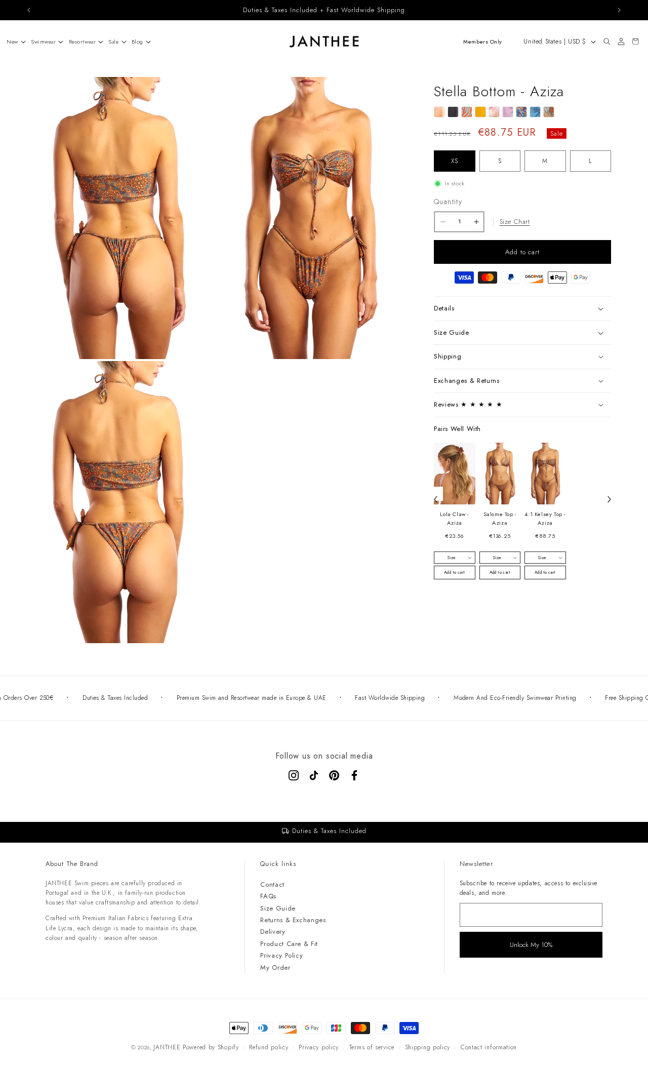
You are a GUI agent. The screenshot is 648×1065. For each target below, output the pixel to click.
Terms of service (371, 1047)
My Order (275, 967)
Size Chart (515, 221)
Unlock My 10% (531, 945)
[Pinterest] (334, 775)
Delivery (272, 931)
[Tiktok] (314, 775)
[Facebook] (354, 775)
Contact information (489, 1047)
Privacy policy (319, 1047)
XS (454, 161)
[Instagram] (294, 775)
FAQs (268, 896)
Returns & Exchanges (293, 920)
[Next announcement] (619, 10)
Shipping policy (428, 1047)
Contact (272, 884)
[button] (14, 41)
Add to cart (454, 572)
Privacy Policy (281, 955)
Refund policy (268, 1047)
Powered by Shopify (211, 1047)
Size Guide (278, 908)
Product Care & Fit (289, 944)
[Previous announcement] (29, 10)
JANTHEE (166, 1047)
